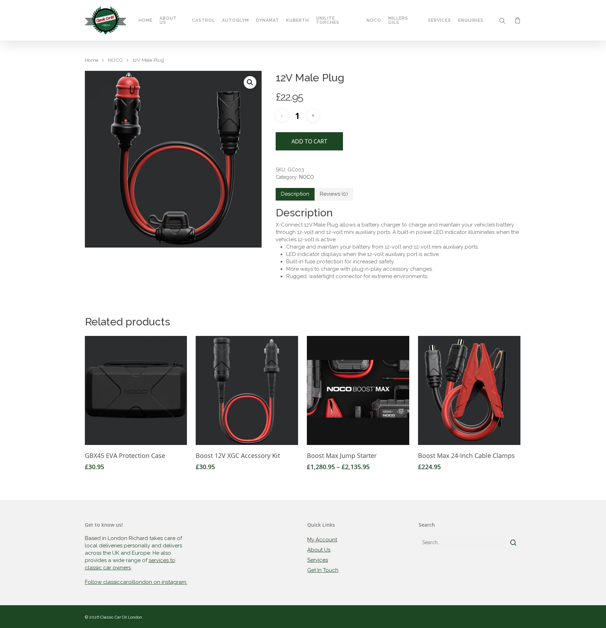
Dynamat (267, 20)
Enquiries (471, 20)
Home (146, 20)
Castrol (203, 20)
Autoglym (235, 20)
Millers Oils (398, 20)
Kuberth (297, 20)
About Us (168, 20)
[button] (250, 82)
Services (439, 20)
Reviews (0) (334, 194)
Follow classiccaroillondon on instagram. (136, 582)
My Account (322, 539)
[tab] (295, 194)
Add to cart (309, 141)
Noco (373, 20)
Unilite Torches (327, 20)
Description (295, 194)
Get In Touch (322, 570)
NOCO (115, 60)
